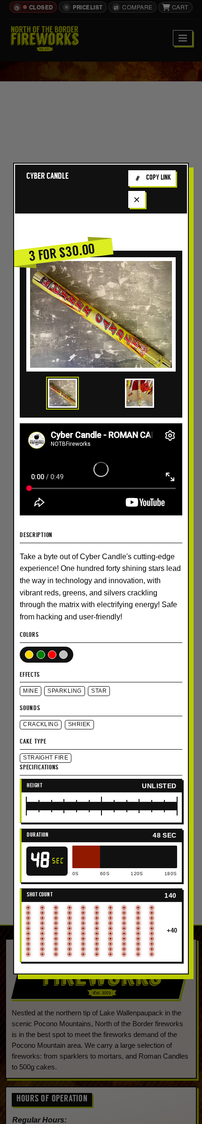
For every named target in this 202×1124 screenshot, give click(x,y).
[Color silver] (63, 654)
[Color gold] (29, 654)
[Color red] (52, 654)
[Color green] (41, 654)
